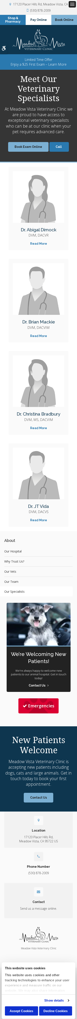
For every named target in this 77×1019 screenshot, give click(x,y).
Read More (38, 243)
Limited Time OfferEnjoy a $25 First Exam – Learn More (38, 62)
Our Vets (10, 571)
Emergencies (41, 706)
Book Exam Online (28, 146)
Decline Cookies (55, 1011)
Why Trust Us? (14, 561)
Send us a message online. (38, 908)
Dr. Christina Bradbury (38, 414)
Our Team (11, 582)
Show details (54, 1000)
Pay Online (38, 20)
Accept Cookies (21, 1011)
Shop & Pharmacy (13, 19)
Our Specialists (14, 591)
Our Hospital (13, 551)
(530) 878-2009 (40, 10)
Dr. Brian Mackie (38, 322)
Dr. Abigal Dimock (38, 229)
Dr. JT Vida (38, 506)
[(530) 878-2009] (59, 147)
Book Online (64, 20)
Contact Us (38, 797)
